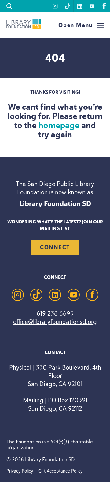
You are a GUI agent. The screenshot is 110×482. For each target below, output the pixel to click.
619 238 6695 (55, 313)
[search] (9, 6)
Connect (55, 247)
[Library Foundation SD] (23, 28)
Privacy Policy (19, 471)
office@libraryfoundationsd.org (55, 321)
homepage (58, 125)
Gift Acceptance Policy (60, 471)
